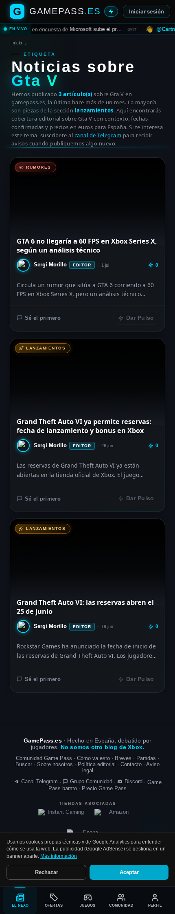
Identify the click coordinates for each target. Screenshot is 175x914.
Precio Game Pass (104, 788)
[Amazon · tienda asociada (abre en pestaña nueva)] (115, 815)
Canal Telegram (39, 781)
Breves (123, 758)
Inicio (16, 42)
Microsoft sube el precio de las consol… (81, 29)
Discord (133, 781)
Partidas (146, 758)
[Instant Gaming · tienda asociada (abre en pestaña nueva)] (62, 815)
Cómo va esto (93, 758)
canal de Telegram (98, 135)
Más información (58, 856)
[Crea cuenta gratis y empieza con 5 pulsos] (111, 11)
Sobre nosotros (55, 764)
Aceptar (129, 872)
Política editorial (97, 764)
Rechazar (46, 872)
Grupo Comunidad (91, 781)
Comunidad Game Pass (44, 758)
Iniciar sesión (146, 11)
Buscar (23, 764)
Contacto (131, 764)
